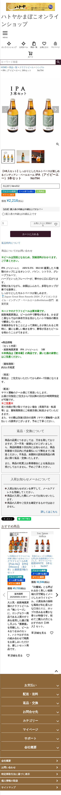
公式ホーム (23, 47)
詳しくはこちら (49, 511)
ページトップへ (56, 671)
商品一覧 (33, 47)
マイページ (55, 47)
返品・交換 (30, 703)
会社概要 (30, 747)
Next (55, 109)
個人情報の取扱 (9, 780)
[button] (4, 595)
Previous (5, 109)
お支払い (30, 685)
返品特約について (10, 243)
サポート (30, 738)
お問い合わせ (8, 767)
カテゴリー (30, 720)
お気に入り (44, 47)
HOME (4, 67)
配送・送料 (30, 694)
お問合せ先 (30, 711)
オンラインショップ (9, 47)
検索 (58, 62)
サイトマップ (8, 787)
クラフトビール (26, 67)
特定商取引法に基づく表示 (15, 774)
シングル (40, 67)
